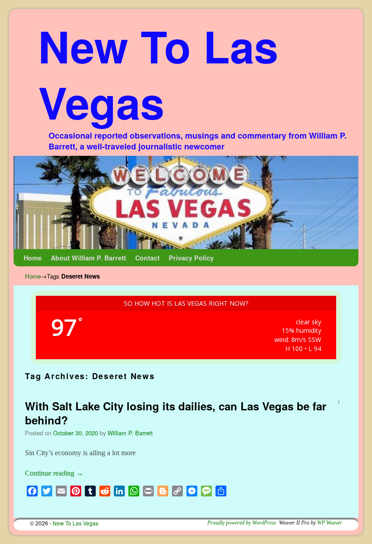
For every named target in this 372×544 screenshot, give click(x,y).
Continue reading (54, 473)
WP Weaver (329, 523)
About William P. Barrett (88, 257)
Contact (147, 257)
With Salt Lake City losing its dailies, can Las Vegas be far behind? (175, 413)
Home (33, 257)
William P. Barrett (130, 432)
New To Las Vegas (158, 73)
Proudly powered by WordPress (241, 523)
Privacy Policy (191, 257)
